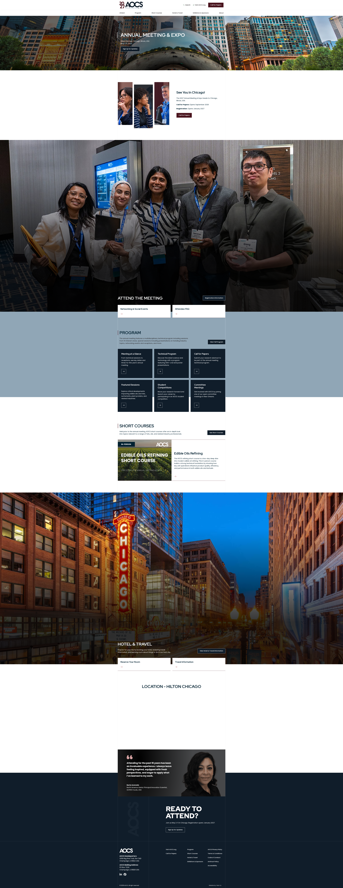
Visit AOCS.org (200, 5)
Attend (122, 13)
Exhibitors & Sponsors (201, 13)
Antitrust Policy (213, 862)
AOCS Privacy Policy (215, 849)
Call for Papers (215, 5)
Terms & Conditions (215, 853)
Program (138, 13)
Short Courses (157, 13)
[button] (186, 5)
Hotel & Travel (177, 13)
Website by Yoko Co (215, 885)
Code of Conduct (214, 858)
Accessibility (212, 866)
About (221, 13)
